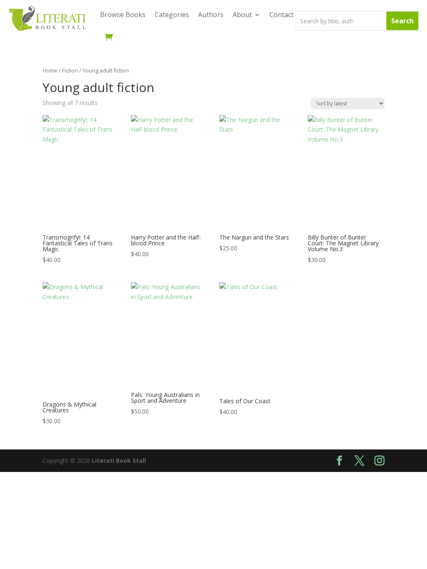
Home (50, 70)
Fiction (70, 70)
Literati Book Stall (119, 460)
